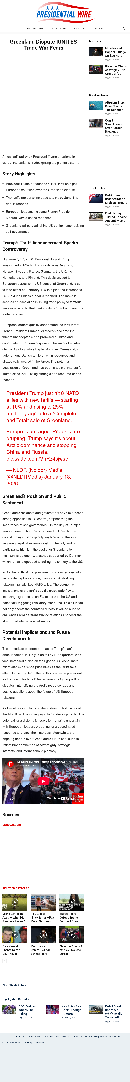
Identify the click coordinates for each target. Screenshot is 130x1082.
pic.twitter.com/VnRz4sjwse (37, 458)
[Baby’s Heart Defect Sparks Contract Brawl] (71, 902)
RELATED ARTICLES (15, 888)
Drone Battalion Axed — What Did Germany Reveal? (13, 917)
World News (59, 28)
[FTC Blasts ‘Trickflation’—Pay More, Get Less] (43, 902)
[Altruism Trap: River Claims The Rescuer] (96, 105)
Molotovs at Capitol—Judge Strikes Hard (41, 950)
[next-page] (10, 961)
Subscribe (98, 28)
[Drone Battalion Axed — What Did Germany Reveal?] (14, 902)
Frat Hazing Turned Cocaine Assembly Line (116, 217)
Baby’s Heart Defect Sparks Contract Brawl (69, 917)
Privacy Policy (62, 1036)
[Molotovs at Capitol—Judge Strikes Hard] (43, 934)
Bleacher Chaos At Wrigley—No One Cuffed (71, 950)
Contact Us (77, 1036)
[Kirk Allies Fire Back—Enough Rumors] (52, 1009)
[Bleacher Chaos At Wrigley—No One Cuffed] (71, 934)
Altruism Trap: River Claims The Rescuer (115, 106)
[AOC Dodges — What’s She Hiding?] (9, 1009)
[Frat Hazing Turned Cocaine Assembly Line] (96, 216)
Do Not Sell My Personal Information (102, 1036)
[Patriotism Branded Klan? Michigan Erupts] (96, 198)
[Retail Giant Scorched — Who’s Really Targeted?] (96, 1009)
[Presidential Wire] (65, 12)
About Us (79, 28)
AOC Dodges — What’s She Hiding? (28, 1010)
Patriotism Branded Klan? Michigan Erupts (116, 199)
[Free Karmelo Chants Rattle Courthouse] (14, 934)
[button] (124, 28)
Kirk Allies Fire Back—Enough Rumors (71, 1010)
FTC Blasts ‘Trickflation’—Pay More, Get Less (42, 917)
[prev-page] (4, 961)
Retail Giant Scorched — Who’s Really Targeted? (113, 1012)
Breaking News (35, 28)
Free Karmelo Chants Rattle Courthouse (11, 950)
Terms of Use (33, 1036)
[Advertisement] (43, 126)
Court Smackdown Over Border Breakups (113, 126)
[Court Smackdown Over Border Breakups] (96, 123)
